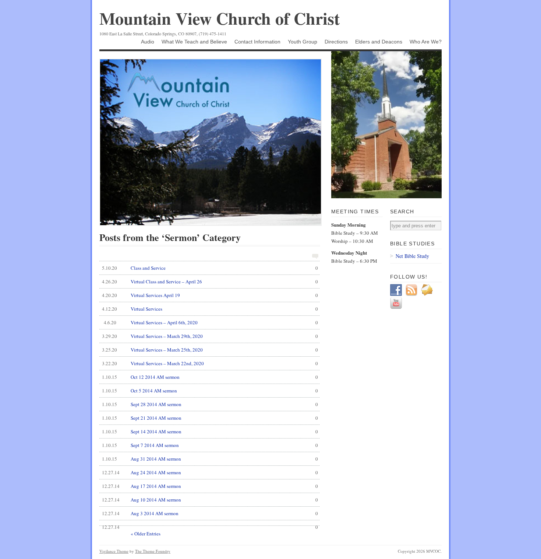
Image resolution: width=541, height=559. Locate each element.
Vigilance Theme (113, 551)
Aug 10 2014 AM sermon (210, 499)
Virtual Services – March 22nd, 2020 (210, 363)
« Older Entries (145, 533)
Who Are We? (426, 42)
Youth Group (302, 42)
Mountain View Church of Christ (219, 18)
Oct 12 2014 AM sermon (210, 377)
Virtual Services (210, 308)
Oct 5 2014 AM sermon (210, 390)
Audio (147, 42)
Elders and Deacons (378, 42)
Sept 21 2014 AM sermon (210, 418)
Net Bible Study (412, 255)
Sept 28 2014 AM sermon (210, 404)
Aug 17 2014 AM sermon (210, 486)
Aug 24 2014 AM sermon (210, 472)
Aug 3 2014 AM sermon (210, 513)
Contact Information (257, 42)
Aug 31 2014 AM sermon (210, 458)
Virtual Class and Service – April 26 (210, 281)
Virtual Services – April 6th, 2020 (211, 322)
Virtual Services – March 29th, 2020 (210, 336)
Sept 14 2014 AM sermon (210, 431)
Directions (336, 42)
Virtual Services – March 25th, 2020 (210, 349)
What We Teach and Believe (194, 42)
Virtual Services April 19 (210, 295)
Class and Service (210, 268)
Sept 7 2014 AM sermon (210, 445)
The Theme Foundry (152, 551)
